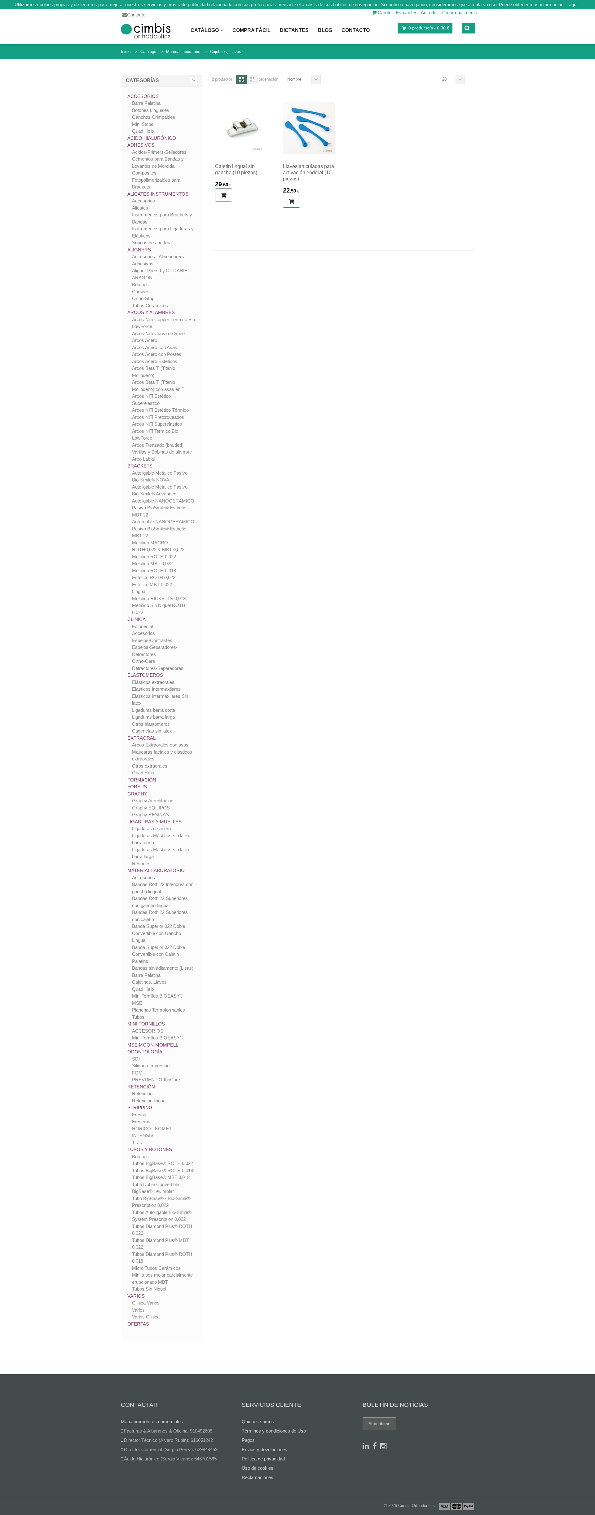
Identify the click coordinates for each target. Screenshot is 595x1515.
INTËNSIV (142, 1135)
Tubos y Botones (149, 1149)
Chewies (141, 291)
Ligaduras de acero (151, 828)
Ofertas (138, 1324)
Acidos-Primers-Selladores (159, 152)
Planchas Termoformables (158, 1009)
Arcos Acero (144, 340)
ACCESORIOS (147, 1031)
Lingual (139, 591)
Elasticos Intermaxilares (156, 689)
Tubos (138, 1017)
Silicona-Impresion (151, 1065)
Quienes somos (258, 1421)
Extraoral (141, 738)
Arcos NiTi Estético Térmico (160, 410)
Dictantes (294, 30)
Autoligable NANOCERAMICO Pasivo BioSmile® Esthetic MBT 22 (163, 507)
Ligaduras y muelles (154, 821)
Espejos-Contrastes (152, 640)
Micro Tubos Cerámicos (156, 1268)
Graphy (137, 793)
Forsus (137, 786)
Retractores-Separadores (157, 668)
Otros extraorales (149, 766)
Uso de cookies (257, 1468)
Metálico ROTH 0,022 (154, 556)
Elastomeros (145, 675)
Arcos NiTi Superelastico (157, 424)
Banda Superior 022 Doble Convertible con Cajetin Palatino (158, 954)
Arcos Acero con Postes (156, 354)
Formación (141, 779)
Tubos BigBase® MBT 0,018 (161, 1177)
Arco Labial (143, 459)
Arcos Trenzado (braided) (157, 445)
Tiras (137, 1142)
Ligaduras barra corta (153, 710)
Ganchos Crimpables (153, 117)
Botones (140, 284)
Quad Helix (143, 131)
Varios (136, 1296)
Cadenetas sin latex (152, 730)
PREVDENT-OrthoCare (156, 1079)
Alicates (140, 207)
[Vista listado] (252, 79)
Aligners (139, 249)
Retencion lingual (149, 1100)
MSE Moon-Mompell (152, 1045)
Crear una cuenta (459, 12)
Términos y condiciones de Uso (274, 1430)
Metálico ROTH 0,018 (154, 570)
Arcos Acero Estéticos (154, 361)
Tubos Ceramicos (150, 305)
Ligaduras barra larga (153, 717)
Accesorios (143, 96)
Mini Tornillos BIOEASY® (157, 996)
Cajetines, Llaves (225, 51)
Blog (325, 30)
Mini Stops (142, 124)
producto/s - (428, 27)
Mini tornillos (146, 1023)
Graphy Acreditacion (152, 800)
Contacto (356, 30)
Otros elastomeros (151, 724)
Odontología (144, 1051)
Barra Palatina (146, 103)
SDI (136, 1058)
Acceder (429, 12)
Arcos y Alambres (151, 312)
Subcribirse (379, 1423)
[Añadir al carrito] (223, 195)
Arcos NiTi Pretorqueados (158, 417)
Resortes (141, 863)
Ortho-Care (143, 661)
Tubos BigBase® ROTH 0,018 (162, 1170)
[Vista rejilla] (241, 79)
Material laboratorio (183, 51)
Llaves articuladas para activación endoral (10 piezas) (308, 172)
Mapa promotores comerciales (152, 1421)
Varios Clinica (146, 1316)
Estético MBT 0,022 (152, 584)
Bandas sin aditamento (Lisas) (162, 968)
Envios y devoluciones (264, 1449)
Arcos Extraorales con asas (160, 744)
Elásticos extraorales (153, 682)
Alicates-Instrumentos (157, 194)
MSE (137, 1003)
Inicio (125, 51)
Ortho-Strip (143, 298)
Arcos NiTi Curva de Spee (158, 333)
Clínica (136, 619)
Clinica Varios (146, 1302)
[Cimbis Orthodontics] (145, 30)
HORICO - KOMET (152, 1128)
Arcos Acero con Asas (154, 347)
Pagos (248, 1440)
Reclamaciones (257, 1477)
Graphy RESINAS (150, 814)
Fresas (139, 1114)
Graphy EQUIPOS (151, 807)
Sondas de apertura (152, 242)
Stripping (139, 1107)
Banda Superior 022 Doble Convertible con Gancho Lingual (158, 933)
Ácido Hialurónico (151, 138)
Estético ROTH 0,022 (153, 577)
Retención (141, 1086)
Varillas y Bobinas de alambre (162, 451)
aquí (573, 4)
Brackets (139, 465)
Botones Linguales (150, 110)
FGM (137, 1072)
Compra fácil (251, 30)
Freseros (141, 1121)
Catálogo (205, 30)
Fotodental (142, 626)
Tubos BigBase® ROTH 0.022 (162, 1163)
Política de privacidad (263, 1458)
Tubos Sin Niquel (149, 1288)
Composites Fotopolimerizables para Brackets (156, 179)
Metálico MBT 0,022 (152, 563)
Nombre (294, 79)
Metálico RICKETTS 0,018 (159, 598)
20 (444, 79)
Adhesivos (141, 145)
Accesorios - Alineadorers (158, 256)
